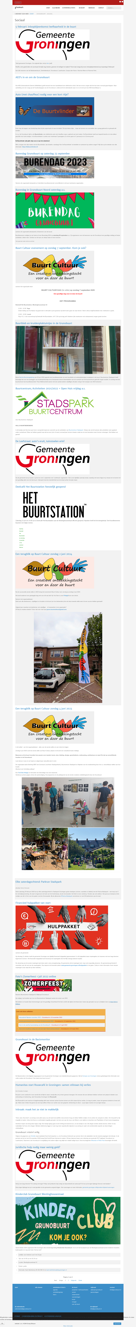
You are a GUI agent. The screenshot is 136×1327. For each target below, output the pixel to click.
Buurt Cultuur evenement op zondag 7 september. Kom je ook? (51, 248)
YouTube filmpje (23, 772)
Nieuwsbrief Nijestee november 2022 (30, 1017)
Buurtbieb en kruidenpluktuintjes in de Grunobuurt (44, 323)
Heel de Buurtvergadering (26, 377)
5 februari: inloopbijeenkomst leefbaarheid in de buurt (46, 26)
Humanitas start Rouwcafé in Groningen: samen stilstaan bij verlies (53, 1084)
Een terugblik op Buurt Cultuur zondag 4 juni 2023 (44, 708)
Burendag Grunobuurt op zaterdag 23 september (43, 153)
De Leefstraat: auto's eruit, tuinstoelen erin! (40, 441)
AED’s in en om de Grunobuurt (33, 77)
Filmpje (66, 595)
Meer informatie (68, 1326)
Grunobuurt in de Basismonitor (33, 1039)
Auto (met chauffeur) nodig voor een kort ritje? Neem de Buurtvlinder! (39, 1029)
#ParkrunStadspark (66, 896)
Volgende (73, 1280)
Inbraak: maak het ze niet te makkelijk (37, 1109)
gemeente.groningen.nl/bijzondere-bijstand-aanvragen (98, 1187)
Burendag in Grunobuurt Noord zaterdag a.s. (40, 189)
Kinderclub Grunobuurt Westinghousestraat (40, 1194)
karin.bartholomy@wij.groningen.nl (56, 1270)
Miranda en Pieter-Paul (98, 1140)
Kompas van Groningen (89, 1076)
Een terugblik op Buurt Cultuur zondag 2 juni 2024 (44, 554)
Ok (2, 1323)
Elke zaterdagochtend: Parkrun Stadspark (39, 881)
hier (48, 63)
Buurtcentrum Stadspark (76, 430)
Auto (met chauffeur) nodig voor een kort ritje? (42, 94)
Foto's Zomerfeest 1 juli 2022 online (36, 976)
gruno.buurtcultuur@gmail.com (57, 609)
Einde (80, 1280)
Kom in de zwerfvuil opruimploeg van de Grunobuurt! (34, 1025)
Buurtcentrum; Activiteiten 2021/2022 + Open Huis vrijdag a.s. (50, 388)
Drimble (33, 1136)
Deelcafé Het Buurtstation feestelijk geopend (41, 486)
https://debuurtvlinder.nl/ (30, 147)
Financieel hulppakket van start (33, 902)
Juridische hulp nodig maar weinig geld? (38, 1147)
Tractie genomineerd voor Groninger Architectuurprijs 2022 (36, 1021)
